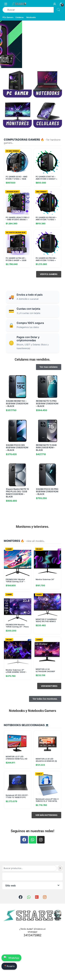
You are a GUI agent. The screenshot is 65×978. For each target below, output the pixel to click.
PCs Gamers (8, 17)
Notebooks (31, 17)
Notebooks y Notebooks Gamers (32, 711)
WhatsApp (13, 957)
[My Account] (54, 4)
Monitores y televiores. (32, 527)
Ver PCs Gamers (48, 274)
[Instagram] (41, 839)
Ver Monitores (49, 686)
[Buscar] (60, 868)
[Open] (5, 4)
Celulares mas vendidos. (32, 359)
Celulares (19, 17)
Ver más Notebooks (46, 815)
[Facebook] (24, 839)
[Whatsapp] (32, 839)
